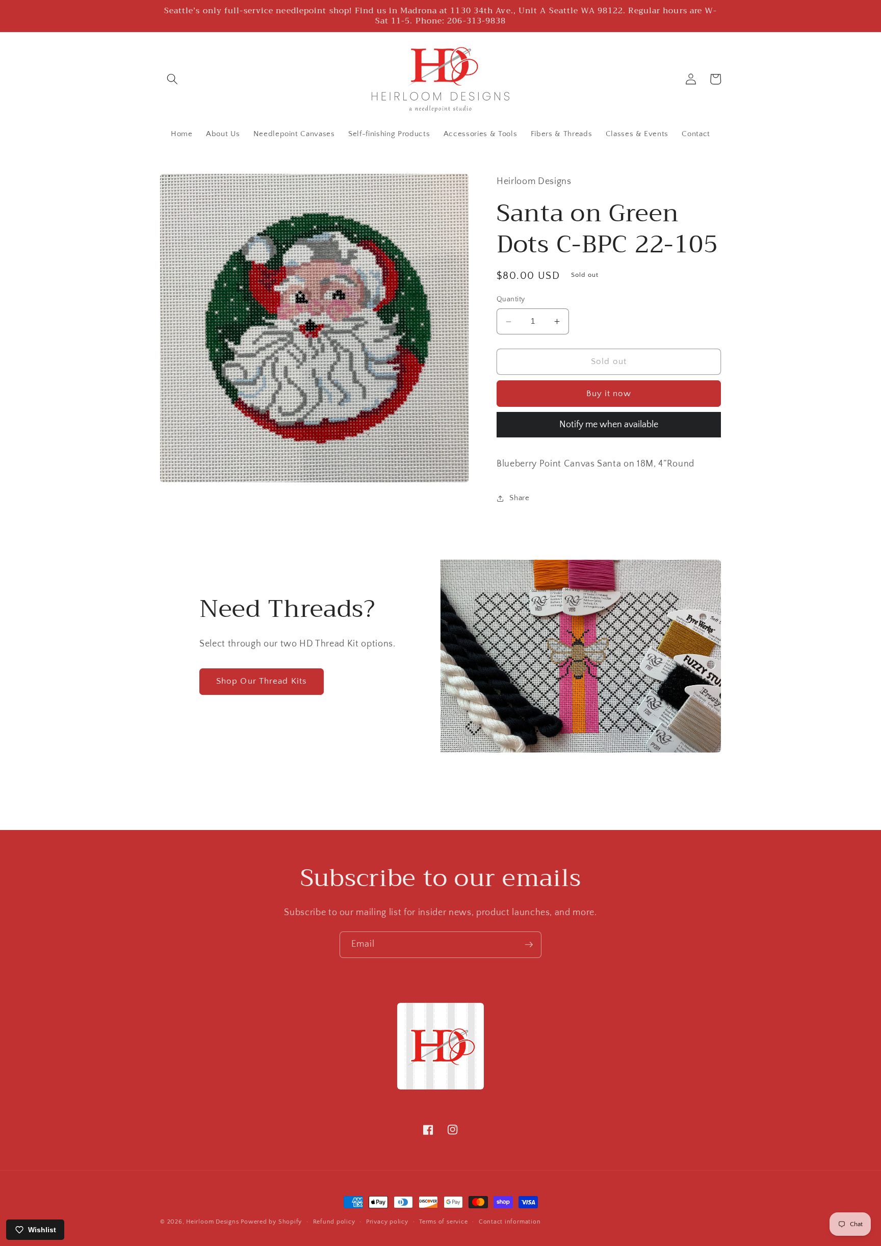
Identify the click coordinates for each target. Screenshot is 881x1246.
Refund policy (334, 1221)
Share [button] (519, 498)
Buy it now (609, 393)
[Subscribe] (528, 944)
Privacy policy (387, 1221)
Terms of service (443, 1221)
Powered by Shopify (271, 1221)
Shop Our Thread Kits (261, 681)
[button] (172, 79)
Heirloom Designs (212, 1221)
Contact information (510, 1221)
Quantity (511, 300)
